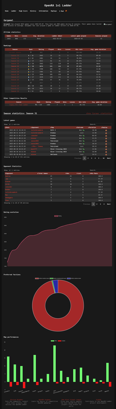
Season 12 (15, 91)
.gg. (7, 179)
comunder (34, 135)
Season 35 (15, 55)
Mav (6, 195)
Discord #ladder (16, 400)
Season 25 (15, 83)
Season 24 (15, 86)
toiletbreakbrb (37, 130)
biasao (33, 138)
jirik (7, 184)
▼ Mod (61, 11)
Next (109, 158)
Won (68, 173)
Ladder (13, 11)
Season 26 (15, 80)
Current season (15, 52)
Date (7, 127)
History (33, 11)
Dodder (7, 189)
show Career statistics (99, 113)
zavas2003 (35, 141)
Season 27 (15, 77)
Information (43, 11)
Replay (104, 127)
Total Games (43, 173)
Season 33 (15, 61)
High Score (23, 11)
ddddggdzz (9, 197)
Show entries (12, 124)
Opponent (35, 127)
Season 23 (15, 88)
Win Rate (94, 173)
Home (6, 11)
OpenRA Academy (45, 400)
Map (52, 127)
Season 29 (15, 72)
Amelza (7, 176)
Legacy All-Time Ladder (18, 105)
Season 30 (15, 69)
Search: (93, 124)
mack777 (34, 149)
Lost (79, 173)
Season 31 (15, 66)
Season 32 (15, 63)
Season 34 (15, 58)
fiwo (7, 200)
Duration (92, 127)
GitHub (98, 400)
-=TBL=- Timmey (37, 146)
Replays (54, 11)
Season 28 (15, 74)
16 (103, 158)
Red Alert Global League (71, 400)
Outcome (80, 127)
